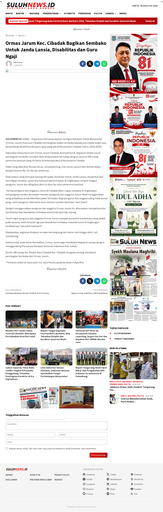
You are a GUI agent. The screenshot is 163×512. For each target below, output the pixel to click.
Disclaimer (11, 479)
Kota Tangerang (124, 382)
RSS (135, 494)
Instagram (90, 484)
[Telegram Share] (97, 64)
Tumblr (89, 479)
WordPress (138, 479)
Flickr (112, 494)
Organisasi (138, 382)
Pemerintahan (116, 384)
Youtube (137, 489)
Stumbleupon (116, 479)
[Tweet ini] (90, 64)
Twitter (113, 474)
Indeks (9, 475)
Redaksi (58, 479)
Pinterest (138, 474)
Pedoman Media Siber (41, 479)
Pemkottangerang (124, 339)
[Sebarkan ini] (83, 64)
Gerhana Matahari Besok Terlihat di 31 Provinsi (27, 291)
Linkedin (113, 484)
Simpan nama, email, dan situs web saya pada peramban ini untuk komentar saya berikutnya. (52, 448)
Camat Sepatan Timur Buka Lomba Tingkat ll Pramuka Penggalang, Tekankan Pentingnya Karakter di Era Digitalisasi (20, 373)
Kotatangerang (122, 333)
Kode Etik (35, 475)
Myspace (90, 489)
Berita (113, 382)
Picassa (89, 494)
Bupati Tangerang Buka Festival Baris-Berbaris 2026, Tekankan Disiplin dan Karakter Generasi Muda (58, 21)
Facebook (90, 474)
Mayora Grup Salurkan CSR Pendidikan (89, 291)
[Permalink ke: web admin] (9, 63)
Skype (112, 489)
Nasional (132, 396)
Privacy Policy (61, 475)
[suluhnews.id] (31, 5)
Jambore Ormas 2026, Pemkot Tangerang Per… (132, 388)
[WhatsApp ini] (104, 64)
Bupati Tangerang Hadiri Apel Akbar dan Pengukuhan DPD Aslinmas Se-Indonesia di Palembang (91, 372)
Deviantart (138, 484)
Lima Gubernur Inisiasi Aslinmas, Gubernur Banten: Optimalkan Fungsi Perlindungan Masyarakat (55, 372)
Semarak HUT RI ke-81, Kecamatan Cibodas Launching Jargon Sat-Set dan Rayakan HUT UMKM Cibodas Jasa (91, 336)
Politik (127, 384)
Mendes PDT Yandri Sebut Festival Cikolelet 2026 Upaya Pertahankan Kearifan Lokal (21, 333)
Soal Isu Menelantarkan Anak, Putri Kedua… (137, 400)
